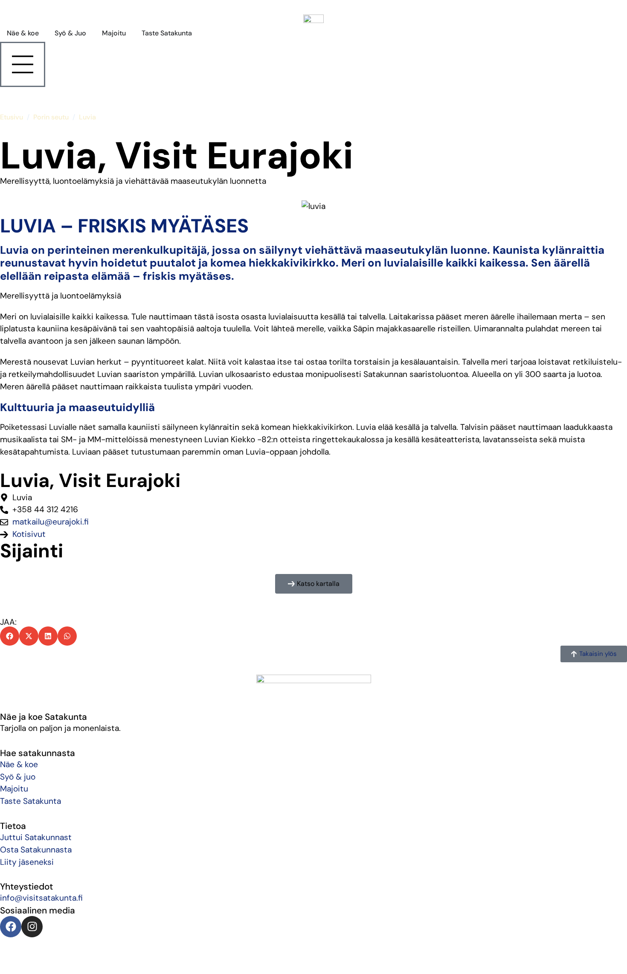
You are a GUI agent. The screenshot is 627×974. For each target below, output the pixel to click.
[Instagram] (32, 926)
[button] (313, 584)
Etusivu (11, 117)
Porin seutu (51, 117)
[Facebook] (10, 926)
